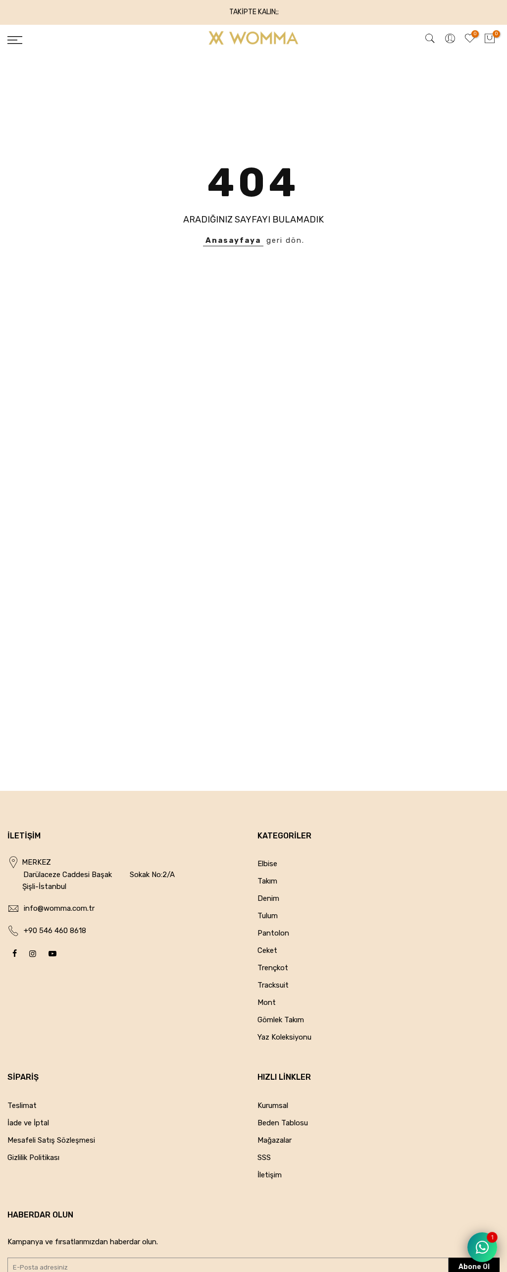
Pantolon (273, 933)
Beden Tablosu (282, 1122)
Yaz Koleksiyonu (284, 1037)
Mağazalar (274, 1140)
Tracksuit (273, 985)
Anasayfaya (233, 240)
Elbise (267, 863)
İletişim (269, 1174)
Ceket (267, 950)
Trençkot (272, 967)
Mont (266, 1002)
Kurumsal (272, 1105)
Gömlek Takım (280, 1019)
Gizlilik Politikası (33, 1157)
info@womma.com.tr (59, 908)
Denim (268, 898)
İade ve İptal (28, 1122)
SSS (264, 1157)
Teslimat (22, 1105)
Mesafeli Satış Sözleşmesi (51, 1140)
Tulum (267, 915)
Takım (267, 881)
